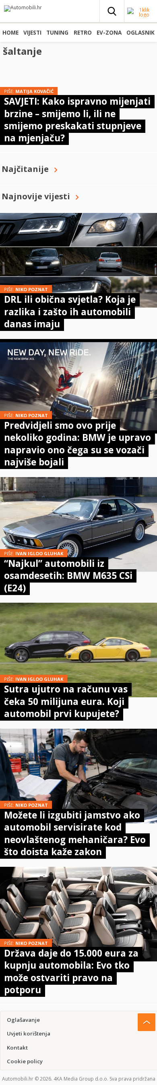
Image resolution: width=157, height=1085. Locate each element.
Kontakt (17, 1047)
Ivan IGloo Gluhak (39, 553)
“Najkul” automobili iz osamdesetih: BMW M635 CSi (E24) (68, 575)
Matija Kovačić (34, 91)
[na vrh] (146, 1022)
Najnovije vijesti (36, 196)
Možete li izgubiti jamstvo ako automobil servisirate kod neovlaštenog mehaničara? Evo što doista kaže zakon (75, 833)
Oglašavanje (23, 1019)
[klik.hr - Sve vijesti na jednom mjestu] (141, 14)
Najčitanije (25, 168)
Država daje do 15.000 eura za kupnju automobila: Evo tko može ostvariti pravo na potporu (71, 971)
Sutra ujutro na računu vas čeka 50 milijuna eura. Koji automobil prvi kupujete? (66, 701)
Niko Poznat (31, 289)
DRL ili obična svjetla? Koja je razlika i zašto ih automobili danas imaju (70, 311)
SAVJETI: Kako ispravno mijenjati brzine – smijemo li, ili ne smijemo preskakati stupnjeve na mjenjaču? (77, 119)
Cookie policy (25, 1061)
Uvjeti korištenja (28, 1033)
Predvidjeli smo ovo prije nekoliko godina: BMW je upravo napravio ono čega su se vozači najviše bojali (77, 443)
